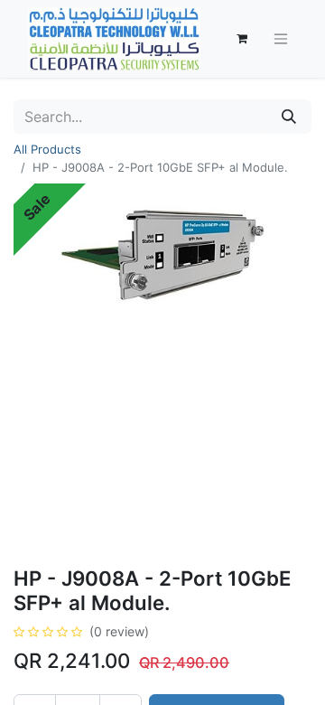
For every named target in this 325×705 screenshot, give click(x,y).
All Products (47, 149)
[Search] (288, 116)
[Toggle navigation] (281, 39)
